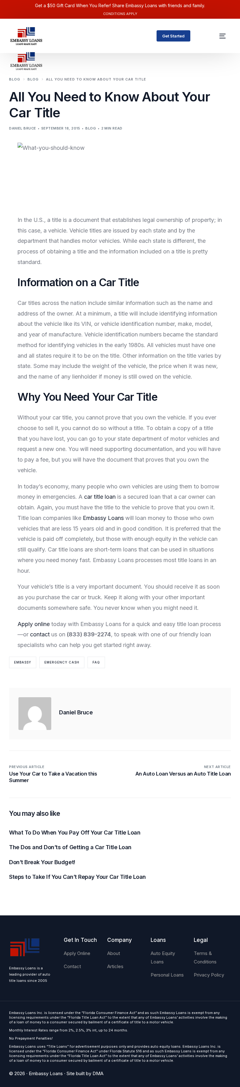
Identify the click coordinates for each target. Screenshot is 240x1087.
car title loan (100, 496)
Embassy (22, 662)
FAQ (96, 662)
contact (40, 634)
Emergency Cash (61, 662)
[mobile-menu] (219, 36)
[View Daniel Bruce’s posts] (34, 713)
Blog (90, 128)
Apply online (34, 624)
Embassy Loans (103, 518)
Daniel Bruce (22, 128)
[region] (81, 1038)
